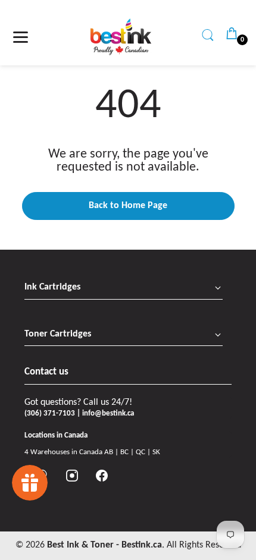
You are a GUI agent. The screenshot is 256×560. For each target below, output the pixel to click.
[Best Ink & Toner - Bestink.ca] (121, 36)
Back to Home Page (128, 205)
